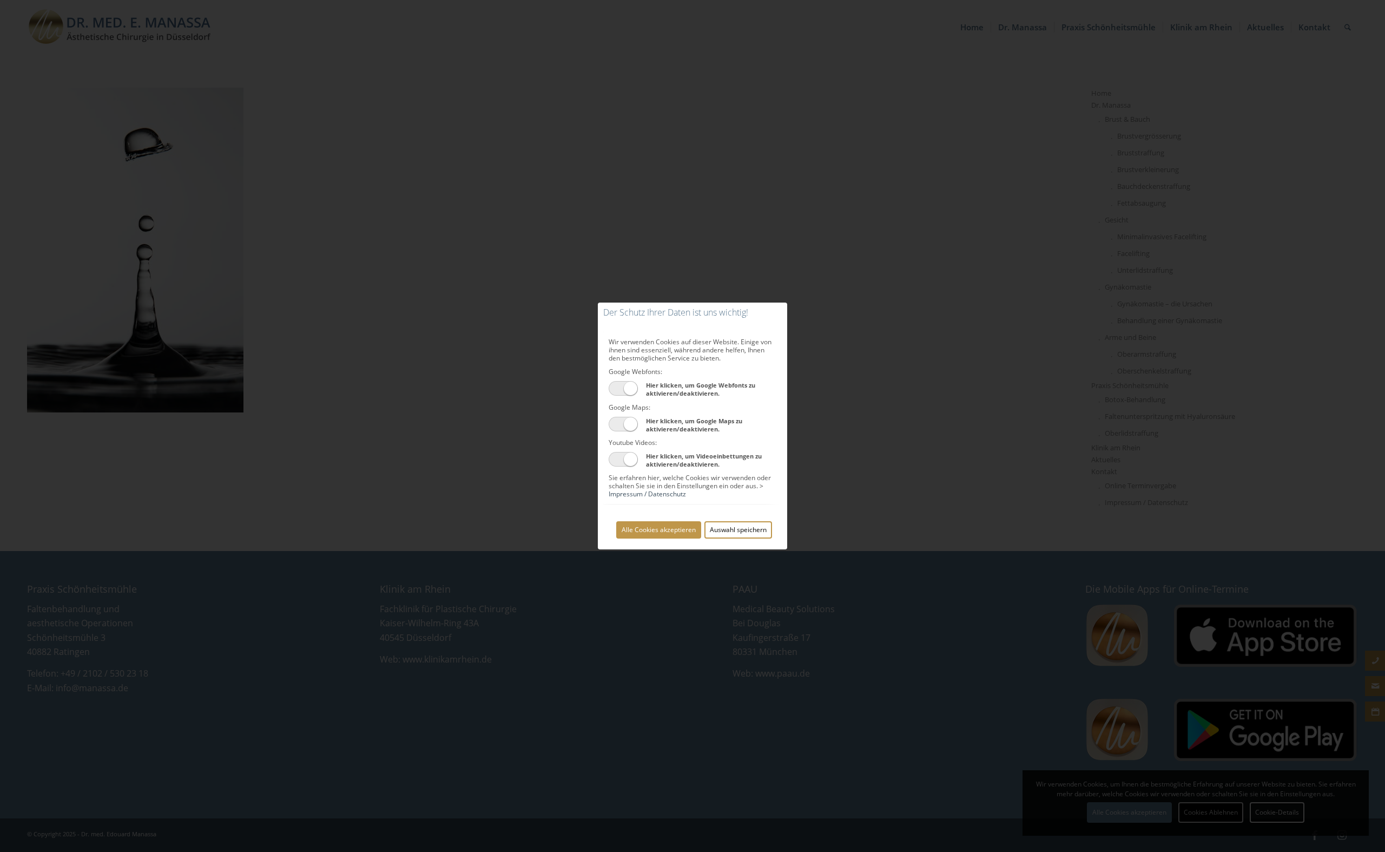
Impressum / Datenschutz (647, 494)
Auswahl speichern (738, 529)
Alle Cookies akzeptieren (659, 529)
